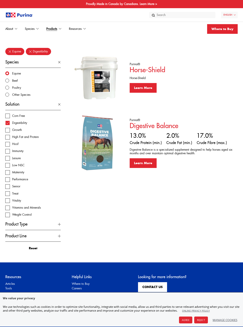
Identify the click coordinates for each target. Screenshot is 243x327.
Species (30, 28)
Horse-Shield (147, 70)
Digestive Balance (154, 126)
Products (51, 28)
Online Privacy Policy (196, 310)
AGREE (186, 320)
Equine (16, 73)
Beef (15, 80)
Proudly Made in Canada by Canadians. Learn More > (121, 4)
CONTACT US (152, 287)
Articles (10, 283)
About (9, 28)
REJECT (201, 320)
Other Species (21, 94)
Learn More (143, 87)
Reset (33, 248)
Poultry (16, 87)
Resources (75, 28)
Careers (77, 288)
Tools (8, 288)
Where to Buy (222, 29)
